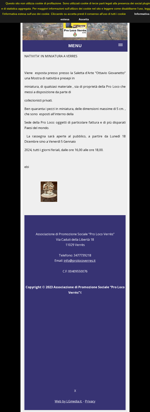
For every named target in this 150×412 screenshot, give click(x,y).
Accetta (84, 19)
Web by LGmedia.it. (68, 401)
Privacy (90, 401)
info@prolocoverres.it (80, 260)
